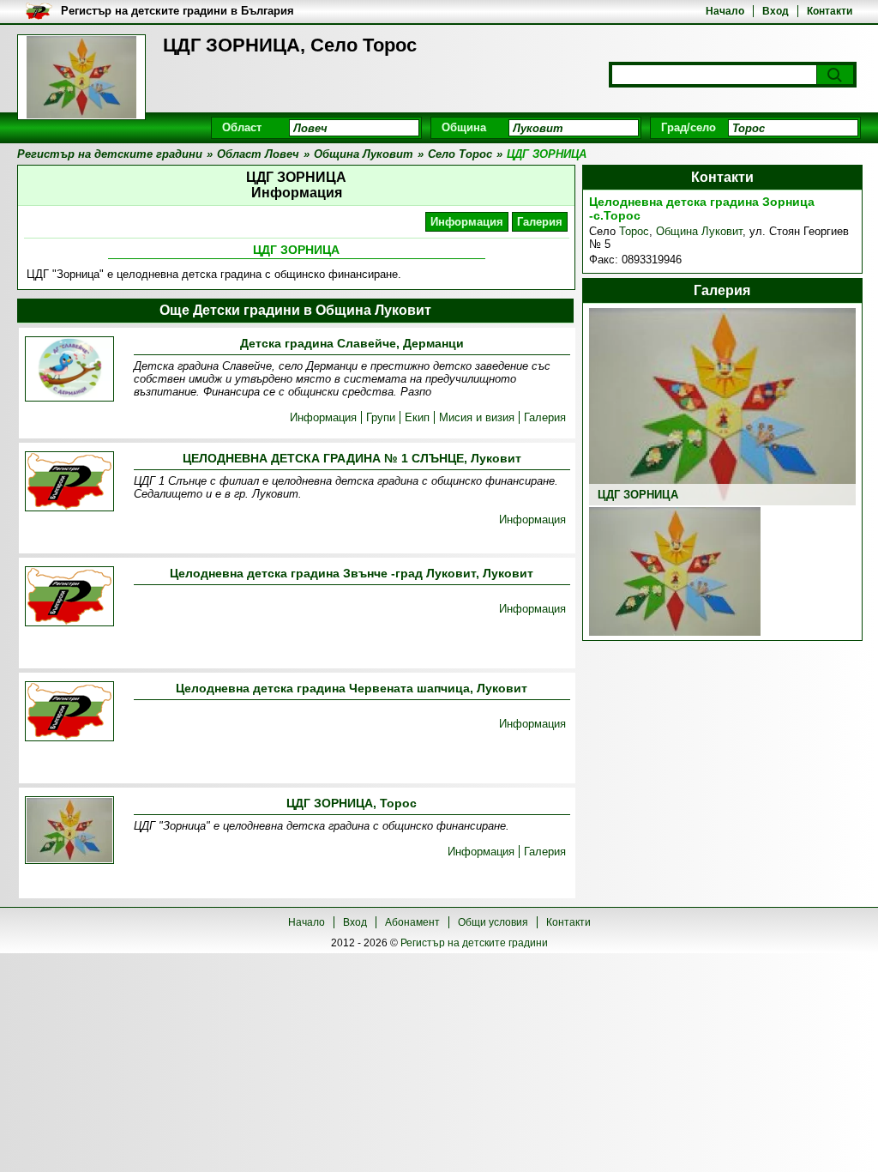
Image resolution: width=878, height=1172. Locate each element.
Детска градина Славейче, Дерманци (352, 343)
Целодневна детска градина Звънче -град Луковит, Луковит (351, 573)
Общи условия (493, 922)
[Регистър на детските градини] (81, 77)
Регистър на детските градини (474, 943)
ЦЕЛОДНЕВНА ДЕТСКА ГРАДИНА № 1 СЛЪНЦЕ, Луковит (352, 458)
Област (242, 127)
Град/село (688, 127)
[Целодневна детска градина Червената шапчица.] (69, 712)
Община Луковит (699, 231)
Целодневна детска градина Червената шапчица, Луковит (351, 688)
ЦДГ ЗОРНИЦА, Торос (351, 803)
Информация (466, 221)
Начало (725, 11)
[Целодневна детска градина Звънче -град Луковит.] (69, 597)
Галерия (539, 221)
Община (464, 127)
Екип (417, 417)
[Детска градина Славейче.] (69, 370)
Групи (380, 417)
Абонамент (412, 922)
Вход (775, 11)
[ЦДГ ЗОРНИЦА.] (69, 831)
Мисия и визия (476, 417)
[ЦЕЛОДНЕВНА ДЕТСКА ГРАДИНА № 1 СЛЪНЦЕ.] (69, 482)
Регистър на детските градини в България (177, 10)
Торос (634, 231)
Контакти (829, 11)
